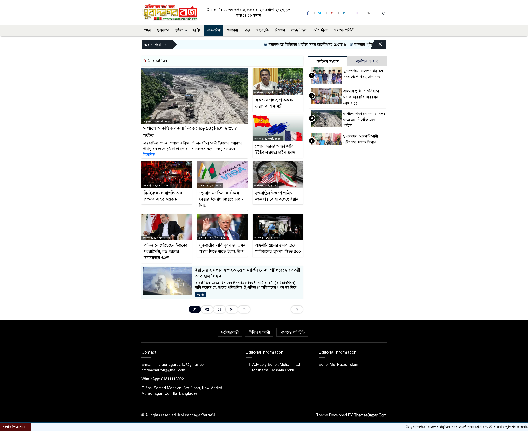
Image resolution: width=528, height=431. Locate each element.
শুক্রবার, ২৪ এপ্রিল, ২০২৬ (157, 237)
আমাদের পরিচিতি (344, 30)
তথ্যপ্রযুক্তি (262, 30)
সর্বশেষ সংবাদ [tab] (328, 61)
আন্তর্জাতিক (213, 30)
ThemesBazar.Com (370, 415)
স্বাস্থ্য (247, 30)
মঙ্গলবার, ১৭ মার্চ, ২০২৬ (268, 237)
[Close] (376, 45)
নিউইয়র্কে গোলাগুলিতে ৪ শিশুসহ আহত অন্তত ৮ (163, 196)
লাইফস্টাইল (298, 30)
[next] (244, 309)
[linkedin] (344, 13)
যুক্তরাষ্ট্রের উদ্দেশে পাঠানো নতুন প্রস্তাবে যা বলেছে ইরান (276, 196)
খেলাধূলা (232, 30)
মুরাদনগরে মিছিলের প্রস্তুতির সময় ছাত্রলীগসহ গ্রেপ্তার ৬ (288, 44)
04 (232, 309)
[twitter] (320, 13)
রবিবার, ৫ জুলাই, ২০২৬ (156, 185)
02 (207, 309)
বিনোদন (280, 30)
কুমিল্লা (179, 30)
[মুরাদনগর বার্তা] (170, 12)
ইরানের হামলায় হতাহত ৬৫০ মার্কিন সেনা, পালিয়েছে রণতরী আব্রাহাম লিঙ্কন (247, 273)
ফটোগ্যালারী (230, 332)
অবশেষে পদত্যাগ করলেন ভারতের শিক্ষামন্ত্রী (275, 103)
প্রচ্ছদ (147, 30)
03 (219, 309)
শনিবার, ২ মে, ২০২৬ (210, 185)
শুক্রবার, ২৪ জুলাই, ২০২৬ (268, 138)
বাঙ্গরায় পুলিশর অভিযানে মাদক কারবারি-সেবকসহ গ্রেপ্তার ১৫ (361, 97)
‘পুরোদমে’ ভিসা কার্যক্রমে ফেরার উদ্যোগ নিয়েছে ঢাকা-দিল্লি (221, 199)
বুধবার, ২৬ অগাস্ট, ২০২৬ (157, 121)
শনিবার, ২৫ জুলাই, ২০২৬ (268, 92)
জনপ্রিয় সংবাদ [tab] (367, 61)
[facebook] (308, 13)
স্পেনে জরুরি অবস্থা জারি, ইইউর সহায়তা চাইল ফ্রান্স (275, 149)
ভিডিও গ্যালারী (259, 332)
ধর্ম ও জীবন (320, 30)
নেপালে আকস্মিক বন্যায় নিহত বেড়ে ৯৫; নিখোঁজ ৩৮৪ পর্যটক (190, 132)
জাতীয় (196, 30)
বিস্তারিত (149, 154)
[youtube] (356, 13)
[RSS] (369, 13)
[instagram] (332, 13)
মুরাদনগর (163, 30)
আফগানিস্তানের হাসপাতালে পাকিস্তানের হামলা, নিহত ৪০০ (278, 248)
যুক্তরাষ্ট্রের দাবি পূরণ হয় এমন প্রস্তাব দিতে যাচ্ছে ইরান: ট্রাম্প (222, 248)
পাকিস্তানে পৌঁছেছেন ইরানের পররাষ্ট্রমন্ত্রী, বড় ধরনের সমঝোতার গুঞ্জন (165, 251)
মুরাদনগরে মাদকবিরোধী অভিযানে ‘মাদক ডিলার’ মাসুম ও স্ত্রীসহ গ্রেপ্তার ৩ (360, 142)
